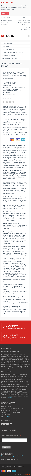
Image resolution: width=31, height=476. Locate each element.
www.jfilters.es (26, 474)
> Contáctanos (6, 46)
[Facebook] (4, 102)
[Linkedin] (10, 102)
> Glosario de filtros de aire (9, 58)
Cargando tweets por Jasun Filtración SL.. (12, 456)
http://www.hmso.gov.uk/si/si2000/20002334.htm (16, 303)
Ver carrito (27, 25)
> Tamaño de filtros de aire (9, 55)
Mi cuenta (27, 18)
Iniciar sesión (26, 29)
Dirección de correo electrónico (11, 436)
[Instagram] (13, 102)
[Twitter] (7, 102)
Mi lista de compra (24, 22)
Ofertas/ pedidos (25, 20)
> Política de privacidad (8, 49)
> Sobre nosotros (7, 43)
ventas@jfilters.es (7, 20)
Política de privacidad (7, 2)
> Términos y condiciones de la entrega (12, 52)
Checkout (27, 27)
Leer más (9, 397)
